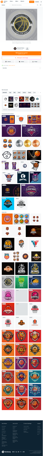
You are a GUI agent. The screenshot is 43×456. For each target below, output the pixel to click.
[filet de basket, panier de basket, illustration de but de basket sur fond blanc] (36, 166)
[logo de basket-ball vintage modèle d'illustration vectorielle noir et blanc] (21, 203)
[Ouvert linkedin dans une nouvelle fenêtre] (16, 451)
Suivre (27, 49)
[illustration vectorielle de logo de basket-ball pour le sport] (35, 322)
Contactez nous (26, 427)
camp (34, 92)
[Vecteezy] (2, 2)
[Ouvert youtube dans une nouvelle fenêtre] (23, 451)
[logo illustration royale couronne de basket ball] (21, 309)
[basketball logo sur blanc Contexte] (21, 244)
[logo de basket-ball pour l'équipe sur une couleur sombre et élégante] (8, 282)
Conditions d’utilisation (36, 451)
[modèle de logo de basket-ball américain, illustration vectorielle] (7, 219)
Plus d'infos (5, 68)
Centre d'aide (25, 426)
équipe (29, 92)
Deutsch (38, 431)
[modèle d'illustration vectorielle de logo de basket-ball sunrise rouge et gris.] (8, 322)
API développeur (4, 435)
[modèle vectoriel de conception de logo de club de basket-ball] (8, 203)
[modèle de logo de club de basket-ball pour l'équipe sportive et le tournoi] (31, 131)
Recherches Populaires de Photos (15, 437)
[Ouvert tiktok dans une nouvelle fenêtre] (20, 451)
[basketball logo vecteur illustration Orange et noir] (21, 322)
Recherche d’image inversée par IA (4, 438)
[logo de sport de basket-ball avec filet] (21, 282)
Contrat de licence (14, 427)
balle (14, 92)
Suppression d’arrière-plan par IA (4, 442)
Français (38, 432)
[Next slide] (38, 92)
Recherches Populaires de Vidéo (15, 441)
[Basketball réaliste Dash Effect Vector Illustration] (34, 155)
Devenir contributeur (25, 432)
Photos (11, 1)
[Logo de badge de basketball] (7, 143)
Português (38, 429)
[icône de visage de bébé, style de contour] (7, 155)
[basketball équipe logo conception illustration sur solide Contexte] (8, 336)
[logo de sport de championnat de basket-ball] (8, 295)
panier (19, 92)
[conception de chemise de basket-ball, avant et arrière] (10, 166)
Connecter (37, 1)
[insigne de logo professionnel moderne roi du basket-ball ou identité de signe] (35, 268)
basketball (5, 92)
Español (38, 427)
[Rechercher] (37, 5)
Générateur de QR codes (4, 446)
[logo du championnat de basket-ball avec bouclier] (13, 231)
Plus (4, 2)
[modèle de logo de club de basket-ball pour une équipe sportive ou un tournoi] (11, 131)
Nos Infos (25, 429)
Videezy (3, 429)
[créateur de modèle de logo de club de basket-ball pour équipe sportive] (34, 119)
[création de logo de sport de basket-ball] (33, 231)
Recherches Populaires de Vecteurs (15, 434)
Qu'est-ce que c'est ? (12, 65)
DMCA (13, 428)
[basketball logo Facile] (8, 244)
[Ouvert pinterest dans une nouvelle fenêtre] (18, 451)
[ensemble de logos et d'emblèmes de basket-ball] (19, 155)
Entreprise (4, 431)
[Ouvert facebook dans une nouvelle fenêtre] (13, 451)
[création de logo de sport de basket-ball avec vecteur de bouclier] (35, 295)
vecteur (24, 92)
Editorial (22, 1)
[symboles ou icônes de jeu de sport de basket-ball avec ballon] (16, 256)
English (38, 426)
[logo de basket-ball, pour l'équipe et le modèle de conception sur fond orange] (8, 309)
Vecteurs (5, 1)
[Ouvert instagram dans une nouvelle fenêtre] (14, 451)
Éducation (4, 432)
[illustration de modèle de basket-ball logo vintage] (23, 177)
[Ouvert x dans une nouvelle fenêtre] (22, 451)
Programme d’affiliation (14, 431)
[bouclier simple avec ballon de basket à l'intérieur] (21, 119)
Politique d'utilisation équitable (34, 453)
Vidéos (16, 1)
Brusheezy (4, 426)
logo (10, 92)
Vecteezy (3, 427)
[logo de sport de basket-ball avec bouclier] (35, 282)
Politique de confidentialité (35, 452)
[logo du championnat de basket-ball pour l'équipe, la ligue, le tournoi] (21, 295)
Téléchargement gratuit (22, 53)
